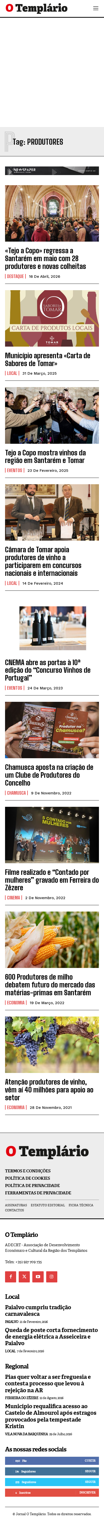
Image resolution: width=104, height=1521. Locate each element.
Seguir (90, 1471)
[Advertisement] (52, 72)
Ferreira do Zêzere (21, 1398)
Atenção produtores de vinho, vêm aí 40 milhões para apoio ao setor (49, 1090)
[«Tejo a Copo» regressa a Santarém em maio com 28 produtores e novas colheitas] (52, 213)
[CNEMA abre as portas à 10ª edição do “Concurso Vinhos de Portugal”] (52, 625)
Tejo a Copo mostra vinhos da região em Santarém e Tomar (45, 456)
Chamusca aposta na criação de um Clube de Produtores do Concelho (49, 775)
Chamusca (16, 793)
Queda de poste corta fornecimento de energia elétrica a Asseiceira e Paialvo (51, 1336)
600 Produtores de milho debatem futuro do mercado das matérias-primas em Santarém (50, 985)
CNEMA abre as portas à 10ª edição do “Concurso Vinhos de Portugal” (48, 670)
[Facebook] (10, 1276)
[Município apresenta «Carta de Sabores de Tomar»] (52, 318)
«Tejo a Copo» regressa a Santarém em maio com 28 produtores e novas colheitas (45, 258)
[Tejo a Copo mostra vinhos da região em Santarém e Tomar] (52, 415)
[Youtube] (37, 1276)
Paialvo (11, 1322)
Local (12, 373)
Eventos (14, 470)
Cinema (13, 897)
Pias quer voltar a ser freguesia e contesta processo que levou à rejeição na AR (48, 1383)
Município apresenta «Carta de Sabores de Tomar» (47, 359)
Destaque (15, 276)
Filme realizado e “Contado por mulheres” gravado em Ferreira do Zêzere (52, 880)
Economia (15, 1002)
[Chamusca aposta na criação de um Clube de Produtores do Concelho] (52, 730)
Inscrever (87, 1492)
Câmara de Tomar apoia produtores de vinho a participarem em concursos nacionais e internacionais (43, 561)
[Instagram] (51, 1276)
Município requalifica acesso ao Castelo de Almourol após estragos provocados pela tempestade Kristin (50, 1416)
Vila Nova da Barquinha (26, 1434)
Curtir (90, 1460)
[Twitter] (24, 1276)
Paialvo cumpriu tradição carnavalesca (38, 1311)
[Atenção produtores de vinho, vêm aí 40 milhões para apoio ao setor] (52, 1045)
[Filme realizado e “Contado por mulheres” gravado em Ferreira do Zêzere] (52, 835)
